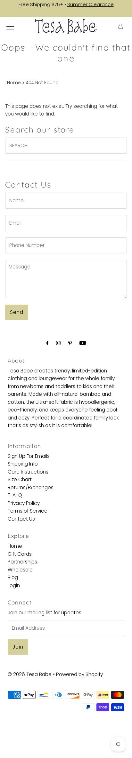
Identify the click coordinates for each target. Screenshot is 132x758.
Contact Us (21, 518)
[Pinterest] (70, 343)
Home (14, 83)
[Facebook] (47, 343)
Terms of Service (27, 510)
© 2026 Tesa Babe (30, 674)
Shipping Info (23, 463)
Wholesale (20, 569)
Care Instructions (28, 471)
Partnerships (22, 561)
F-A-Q (15, 495)
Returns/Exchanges (31, 487)
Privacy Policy (24, 503)
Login (14, 585)
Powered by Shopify (79, 674)
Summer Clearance (90, 4)
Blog (13, 577)
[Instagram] (58, 343)
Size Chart (20, 479)
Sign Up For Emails (29, 456)
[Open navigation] (10, 26)
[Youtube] (82, 343)
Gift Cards (20, 554)
